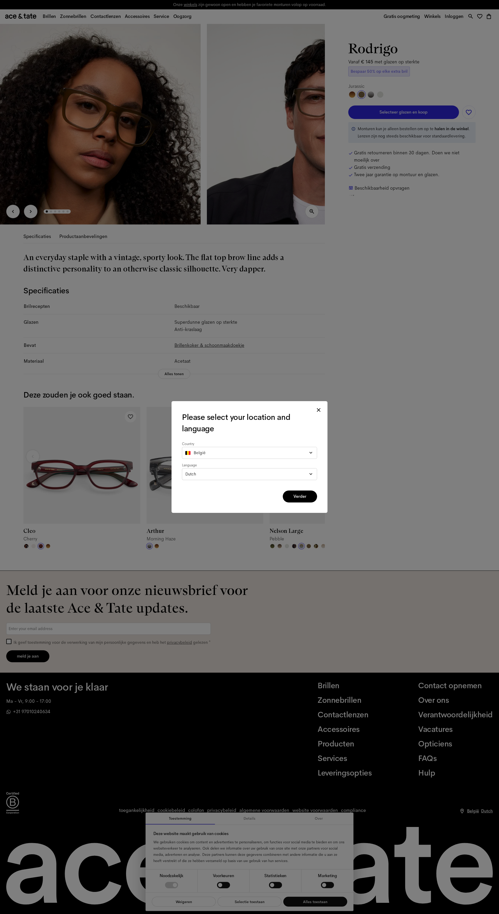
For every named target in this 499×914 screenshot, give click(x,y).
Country (188, 443)
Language (189, 465)
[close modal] (318, 410)
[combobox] (249, 453)
